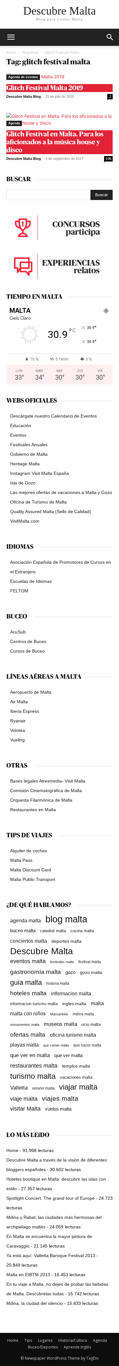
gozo (70, 972)
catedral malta (53, 931)
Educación (20, 425)
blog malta (66, 919)
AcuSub (18, 631)
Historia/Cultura (72, 1340)
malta (97, 1003)
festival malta (89, 962)
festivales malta (62, 962)
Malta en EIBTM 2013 (28, 1274)
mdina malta (83, 1014)
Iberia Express (24, 711)
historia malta (57, 983)
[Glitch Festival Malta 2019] (59, 76)
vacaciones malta (76, 1077)
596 (108, 158)
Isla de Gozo (23, 482)
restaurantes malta (33, 1065)
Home (12, 1150)
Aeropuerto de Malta (30, 692)
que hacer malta (87, 1045)
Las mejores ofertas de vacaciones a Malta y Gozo (61, 492)
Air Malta (19, 701)
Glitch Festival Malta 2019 (44, 88)
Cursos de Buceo (27, 651)
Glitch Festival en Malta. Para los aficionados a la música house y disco (54, 142)
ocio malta (91, 1024)
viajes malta (60, 1098)
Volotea (17, 730)
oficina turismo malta (73, 1035)
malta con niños (28, 1013)
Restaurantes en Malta (33, 809)
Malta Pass (21, 860)
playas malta (24, 1045)
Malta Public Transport (32, 879)
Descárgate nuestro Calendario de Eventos (53, 415)
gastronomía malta (35, 972)
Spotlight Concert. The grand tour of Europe (50, 1198)
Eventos (18, 435)
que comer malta (56, 1045)
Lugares (45, 1340)
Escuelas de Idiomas (31, 581)
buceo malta (23, 930)
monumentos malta (24, 1024)
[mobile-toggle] (11, 37)
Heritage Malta (25, 463)
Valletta (19, 1087)
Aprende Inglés (77, 1347)
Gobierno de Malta (29, 454)
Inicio (11, 52)
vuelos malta (58, 1109)
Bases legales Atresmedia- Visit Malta (47, 780)
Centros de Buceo (28, 641)
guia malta (26, 982)
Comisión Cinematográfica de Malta (46, 790)
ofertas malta (27, 1034)
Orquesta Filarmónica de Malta (41, 800)
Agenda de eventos (23, 77)
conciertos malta (28, 941)
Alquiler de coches (28, 850)
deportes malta (66, 941)
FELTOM (19, 590)
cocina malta (82, 930)
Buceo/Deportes (43, 1347)
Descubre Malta (41, 951)
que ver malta (68, 1055)
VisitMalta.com (24, 521)
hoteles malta (28, 993)
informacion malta (71, 993)
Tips (28, 1340)
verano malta (43, 1088)
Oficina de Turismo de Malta (38, 501)
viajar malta (78, 1087)
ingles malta (74, 1003)
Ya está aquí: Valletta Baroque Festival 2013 (50, 1255)
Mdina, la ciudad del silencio (34, 1303)
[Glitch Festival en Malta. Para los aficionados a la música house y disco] (59, 119)
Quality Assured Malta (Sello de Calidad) (50, 511)
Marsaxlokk (59, 1014)
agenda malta (25, 920)
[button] (110, 37)
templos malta (76, 1066)
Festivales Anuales (29, 444)
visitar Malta (25, 1108)
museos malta (60, 1024)
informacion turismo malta (34, 1003)
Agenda (14, 123)
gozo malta (91, 972)
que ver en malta (30, 1055)
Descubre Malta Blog (23, 96)
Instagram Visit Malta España (39, 473)
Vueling (17, 739)
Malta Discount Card (30, 869)
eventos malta (28, 961)
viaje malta (23, 1099)
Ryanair (18, 720)
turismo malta (33, 1076)
